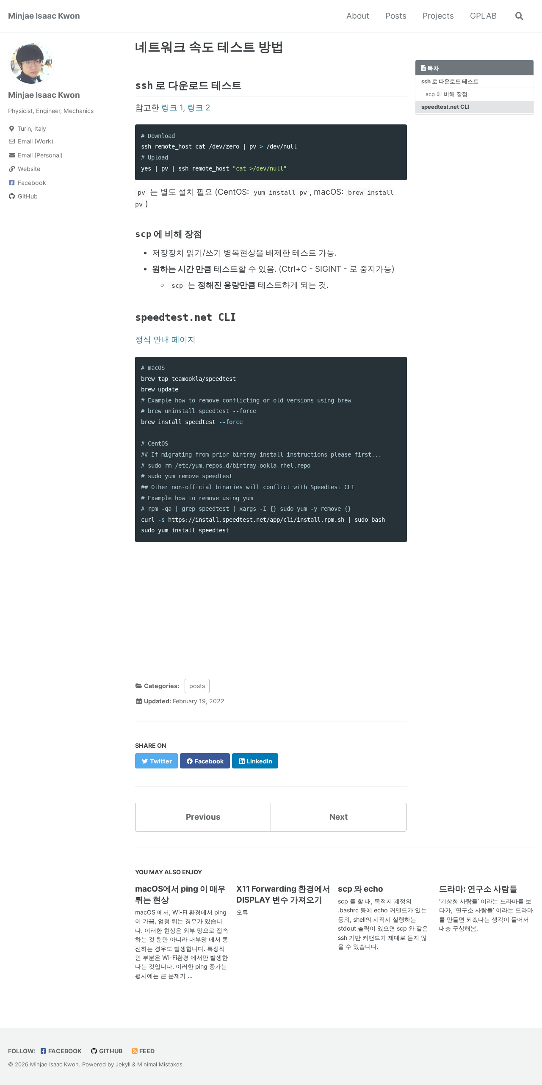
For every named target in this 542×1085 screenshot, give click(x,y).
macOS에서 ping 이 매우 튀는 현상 (180, 894)
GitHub (110, 1051)
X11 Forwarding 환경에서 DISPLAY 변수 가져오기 (283, 894)
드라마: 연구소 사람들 (478, 889)
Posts (395, 16)
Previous (203, 817)
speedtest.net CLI (445, 106)
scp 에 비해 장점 (446, 93)
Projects (438, 16)
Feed (146, 1051)
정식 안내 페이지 (165, 339)
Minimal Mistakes (160, 1064)
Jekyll (123, 1064)
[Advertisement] (271, 607)
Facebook (64, 1051)
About (357, 16)
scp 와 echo (360, 889)
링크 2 (198, 108)
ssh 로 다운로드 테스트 (449, 80)
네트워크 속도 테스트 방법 (209, 46)
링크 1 (172, 108)
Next (338, 817)
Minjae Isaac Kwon (44, 16)
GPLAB (483, 16)
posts (197, 685)
